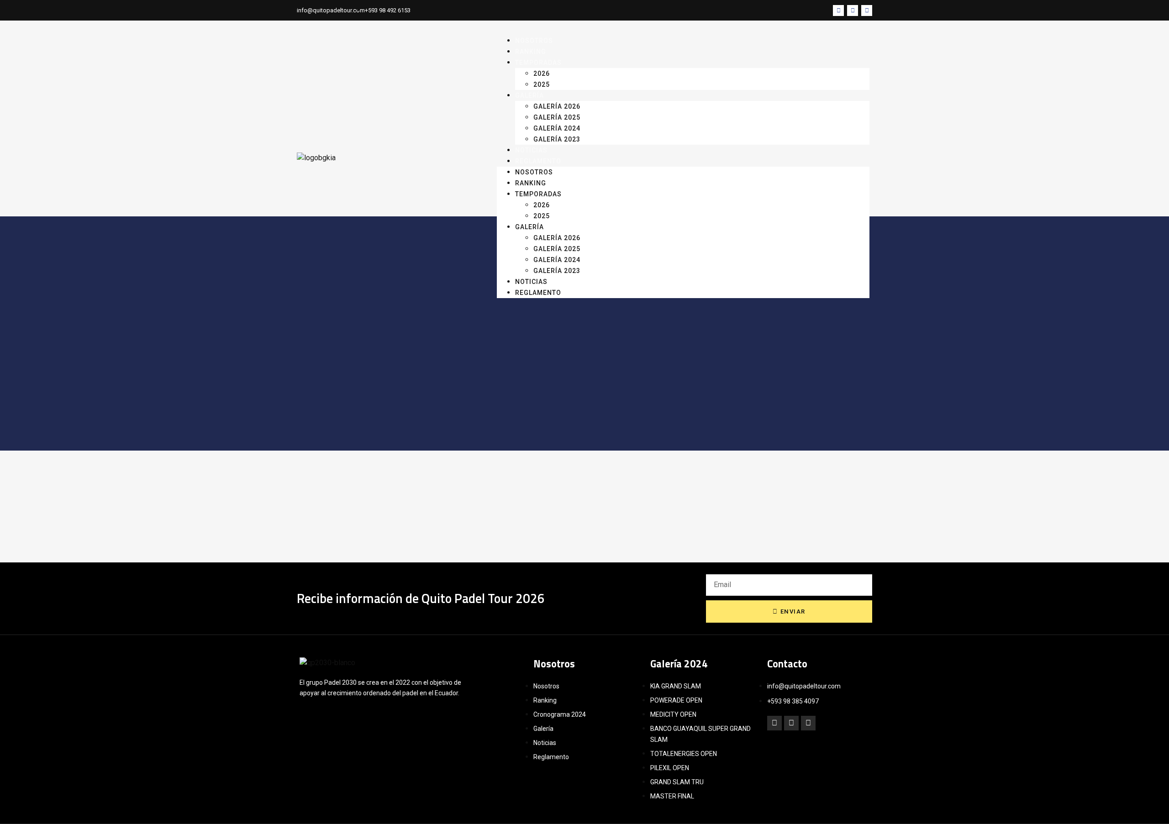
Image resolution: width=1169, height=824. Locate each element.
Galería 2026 (556, 106)
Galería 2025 (556, 117)
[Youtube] (866, 10)
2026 (541, 73)
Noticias (531, 281)
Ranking (530, 183)
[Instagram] (852, 10)
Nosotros (534, 172)
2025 (541, 216)
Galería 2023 (556, 139)
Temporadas (538, 62)
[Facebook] (774, 723)
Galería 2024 (556, 128)
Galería (529, 95)
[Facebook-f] (838, 10)
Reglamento (538, 161)
